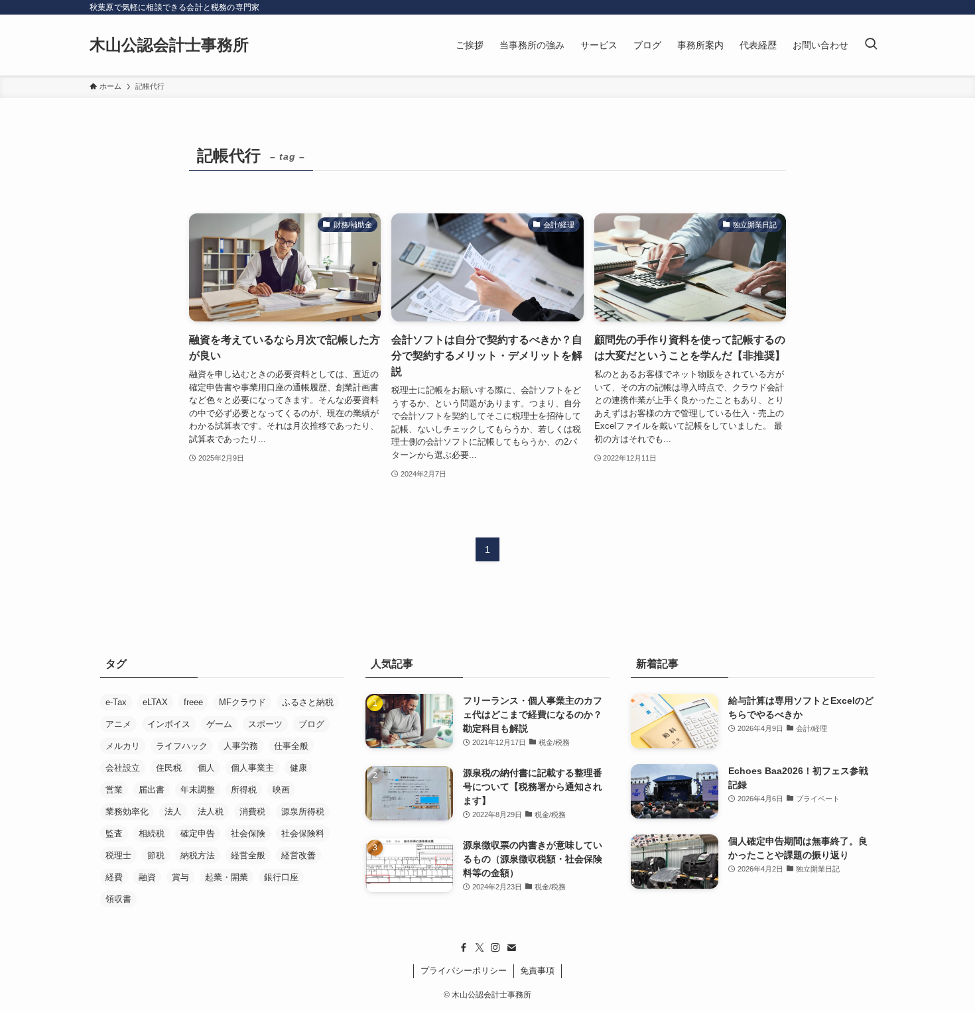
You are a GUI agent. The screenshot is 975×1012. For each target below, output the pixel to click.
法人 (173, 811)
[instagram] (495, 948)
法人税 (211, 811)
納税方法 (197, 855)
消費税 (252, 811)
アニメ (118, 724)
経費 (114, 877)
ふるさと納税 (308, 702)
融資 (147, 877)
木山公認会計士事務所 (169, 45)
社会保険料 (302, 833)
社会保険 (248, 833)
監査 (114, 833)
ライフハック (182, 746)
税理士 (118, 855)
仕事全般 (291, 746)
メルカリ (122, 746)
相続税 (151, 833)
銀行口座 (281, 877)
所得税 (244, 790)
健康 (298, 768)
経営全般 (248, 855)
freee (193, 702)
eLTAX (155, 702)
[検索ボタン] (870, 45)
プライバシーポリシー (464, 971)
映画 (281, 790)
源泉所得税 (302, 811)
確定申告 (197, 833)
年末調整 (197, 790)
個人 (206, 768)
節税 (155, 855)
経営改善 (298, 855)
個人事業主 (252, 768)
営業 (114, 790)
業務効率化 (127, 811)
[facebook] (464, 948)
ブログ (311, 724)
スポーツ (265, 724)
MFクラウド (242, 702)
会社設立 (122, 768)
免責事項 (537, 971)
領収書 (118, 899)
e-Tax (116, 702)
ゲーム (219, 724)
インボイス (168, 724)
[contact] (511, 948)
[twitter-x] (480, 948)
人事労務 (241, 746)
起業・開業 (226, 877)
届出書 (151, 790)
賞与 (180, 877)
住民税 (169, 768)
